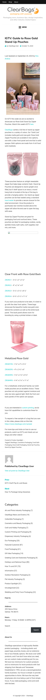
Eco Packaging (10, 541)
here (31, 124)
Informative (9, 571)
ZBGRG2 (8, 285)
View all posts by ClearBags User (17, 471)
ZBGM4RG (9, 380)
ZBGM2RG (9, 369)
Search (7, 626)
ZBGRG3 (8, 291)
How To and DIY (11, 566)
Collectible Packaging (13, 519)
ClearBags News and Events (15, 515)
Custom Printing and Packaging (17, 532)
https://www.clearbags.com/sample (18, 424)
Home (4, 2)
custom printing (28, 408)
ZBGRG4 (8, 296)
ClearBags (9, 130)
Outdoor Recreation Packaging (16, 575)
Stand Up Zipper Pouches (13, 447)
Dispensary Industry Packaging (16, 536)
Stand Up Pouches (33, 445)
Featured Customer (12, 545)
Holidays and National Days (15, 562)
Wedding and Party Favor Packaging (18, 592)
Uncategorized (10, 588)
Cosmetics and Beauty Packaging (17, 523)
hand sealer (9, 200)
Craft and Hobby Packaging (15, 528)
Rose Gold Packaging (20, 445)
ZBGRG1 (8, 280)
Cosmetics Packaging (25, 442)
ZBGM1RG (9, 364)
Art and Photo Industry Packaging (17, 510)
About (16, 2)
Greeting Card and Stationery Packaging (20, 558)
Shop (10, 2)
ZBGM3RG (9, 375)
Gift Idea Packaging (12, 553)
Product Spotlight (17, 440)
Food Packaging (11, 549)
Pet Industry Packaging (13, 579)
